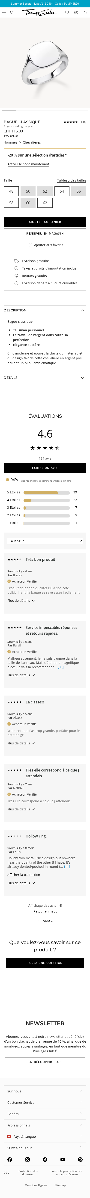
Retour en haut (45, 911)
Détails (11, 378)
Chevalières (32, 142)
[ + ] (61, 667)
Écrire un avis (45, 468)
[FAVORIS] (67, 12)
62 (45, 202)
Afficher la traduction (23, 874)
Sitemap (60, 1185)
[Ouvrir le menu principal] (3, 12)
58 (11, 202)
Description (15, 310)
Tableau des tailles (71, 180)
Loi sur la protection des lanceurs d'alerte (66, 1172)
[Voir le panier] (85, 12)
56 (79, 191)
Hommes (10, 142)
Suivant (46, 921)
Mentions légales (36, 1185)
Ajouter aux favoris (48, 245)
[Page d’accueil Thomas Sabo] (12, 12)
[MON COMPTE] (76, 12)
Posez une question (45, 963)
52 (45, 191)
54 (62, 191)
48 (11, 191)
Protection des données (28, 1172)
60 (28, 202)
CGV (6, 1173)
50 (28, 191)
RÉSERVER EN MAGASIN (45, 233)
